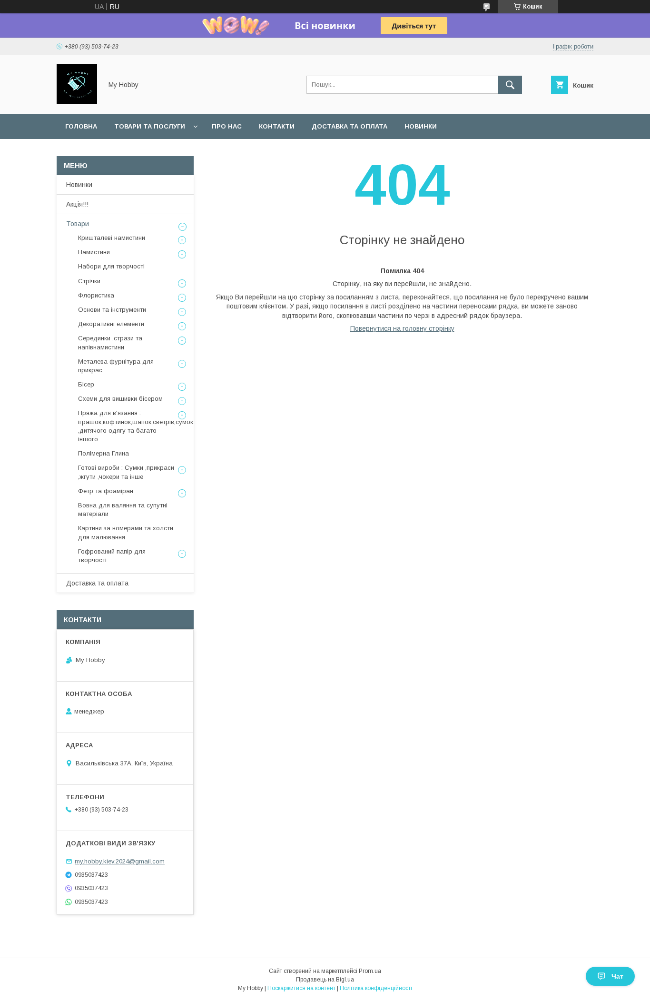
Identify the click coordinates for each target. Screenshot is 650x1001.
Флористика (96, 295)
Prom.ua (370, 971)
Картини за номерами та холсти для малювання (125, 532)
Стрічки (89, 281)
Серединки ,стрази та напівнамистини (110, 342)
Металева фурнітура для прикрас (116, 366)
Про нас (227, 126)
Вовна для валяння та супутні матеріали (122, 509)
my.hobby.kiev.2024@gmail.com (120, 861)
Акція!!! (77, 204)
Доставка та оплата (349, 126)
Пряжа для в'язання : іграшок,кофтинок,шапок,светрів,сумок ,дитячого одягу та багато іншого (135, 426)
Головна (81, 126)
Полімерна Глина (103, 453)
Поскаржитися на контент (301, 988)
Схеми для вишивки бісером (120, 398)
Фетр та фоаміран (105, 491)
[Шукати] (510, 85)
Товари (77, 224)
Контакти (277, 126)
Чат (617, 976)
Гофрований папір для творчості (112, 556)
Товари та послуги (149, 126)
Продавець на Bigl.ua (325, 979)
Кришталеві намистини (111, 237)
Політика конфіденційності (376, 988)
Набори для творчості (111, 266)
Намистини (94, 252)
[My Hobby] (77, 102)
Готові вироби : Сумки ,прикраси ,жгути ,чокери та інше (126, 472)
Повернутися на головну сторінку (402, 328)
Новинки (420, 126)
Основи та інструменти (112, 309)
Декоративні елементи (111, 323)
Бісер (86, 384)
